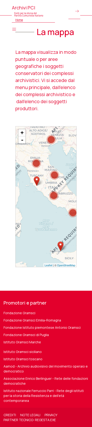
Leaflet (48, 265)
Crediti (10, 415)
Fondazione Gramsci (19, 313)
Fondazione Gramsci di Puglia (26, 335)
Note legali (30, 415)
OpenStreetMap (66, 265)
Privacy (51, 415)
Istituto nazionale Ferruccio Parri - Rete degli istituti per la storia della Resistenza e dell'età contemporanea (44, 395)
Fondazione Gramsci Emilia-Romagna (32, 320)
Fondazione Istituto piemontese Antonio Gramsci (42, 327)
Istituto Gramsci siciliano (23, 351)
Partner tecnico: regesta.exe (30, 420)
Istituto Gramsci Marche (22, 342)
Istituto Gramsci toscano (23, 359)
